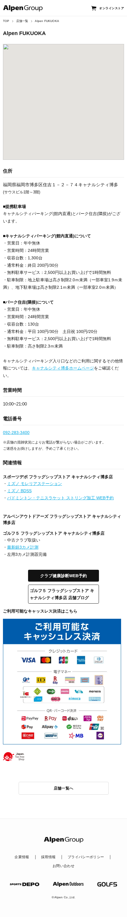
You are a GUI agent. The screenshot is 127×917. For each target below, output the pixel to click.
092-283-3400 (16, 432)
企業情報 (21, 857)
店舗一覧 (22, 21)
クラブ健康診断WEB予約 (63, 575)
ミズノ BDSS (19, 490)
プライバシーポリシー (86, 857)
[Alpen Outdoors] (68, 884)
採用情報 (48, 857)
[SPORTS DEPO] (24, 884)
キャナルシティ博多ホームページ (63, 368)
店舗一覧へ (64, 788)
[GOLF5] (107, 884)
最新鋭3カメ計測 (22, 547)
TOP (6, 21)
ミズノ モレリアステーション (34, 483)
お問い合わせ (63, 866)
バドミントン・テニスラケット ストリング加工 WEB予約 (60, 497)
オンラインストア (111, 8)
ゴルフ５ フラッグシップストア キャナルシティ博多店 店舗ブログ (62, 594)
